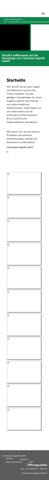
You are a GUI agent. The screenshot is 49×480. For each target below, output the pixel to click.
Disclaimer (23, 459)
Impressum (9, 458)
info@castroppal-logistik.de (13, 19)
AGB (30, 462)
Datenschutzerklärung (13, 462)
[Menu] (43, 13)
